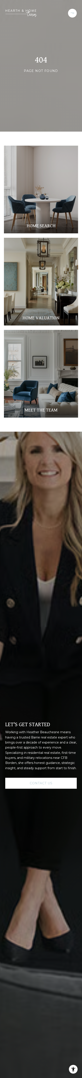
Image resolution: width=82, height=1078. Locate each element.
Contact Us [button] (41, 783)
